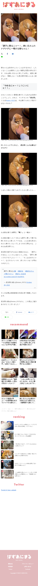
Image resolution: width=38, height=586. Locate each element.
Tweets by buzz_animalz (8, 490)
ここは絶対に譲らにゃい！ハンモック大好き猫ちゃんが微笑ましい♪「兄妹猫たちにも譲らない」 (26, 474)
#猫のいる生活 (20, 274)
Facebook (27, 569)
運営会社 (10, 563)
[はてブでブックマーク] (13, 54)
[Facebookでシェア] (7, 54)
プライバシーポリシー (28, 563)
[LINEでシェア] (2, 57)
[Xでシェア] (2, 54)
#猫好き (20, 271)
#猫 (15, 271)
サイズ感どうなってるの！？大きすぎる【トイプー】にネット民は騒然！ (25, 435)
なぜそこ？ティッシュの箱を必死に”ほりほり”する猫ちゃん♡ (25, 464)
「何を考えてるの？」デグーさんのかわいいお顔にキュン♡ (26, 444)
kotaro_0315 (10, 100)
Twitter (10, 569)
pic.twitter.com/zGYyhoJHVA (14, 277)
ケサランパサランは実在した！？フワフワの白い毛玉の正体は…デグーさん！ (26, 425)
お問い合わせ (27, 566)
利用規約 (10, 566)
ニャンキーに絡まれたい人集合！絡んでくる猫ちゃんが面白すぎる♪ (26, 454)
